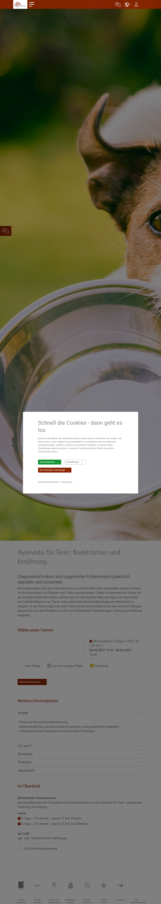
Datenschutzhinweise (48, 482)
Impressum (66, 482)
